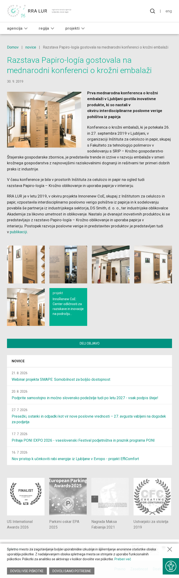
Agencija (14, 28)
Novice (18, 361)
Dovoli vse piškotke (27, 571)
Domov (13, 47)
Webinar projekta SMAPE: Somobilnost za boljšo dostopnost (61, 379)
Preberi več (122, 559)
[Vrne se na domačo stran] (39, 11)
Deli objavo (90, 343)
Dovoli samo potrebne (71, 571)
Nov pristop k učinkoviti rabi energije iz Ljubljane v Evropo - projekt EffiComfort (75, 459)
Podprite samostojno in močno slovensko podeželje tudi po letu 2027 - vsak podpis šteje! (85, 398)
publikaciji (18, 231)
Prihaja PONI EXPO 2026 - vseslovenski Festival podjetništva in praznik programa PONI (83, 440)
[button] (25, 28)
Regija (44, 28)
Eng (168, 11)
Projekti (72, 28)
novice (30, 47)
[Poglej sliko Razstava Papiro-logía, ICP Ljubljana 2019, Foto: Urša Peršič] (26, 264)
